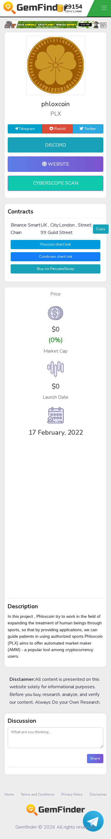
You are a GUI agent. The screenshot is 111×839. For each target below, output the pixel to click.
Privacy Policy (72, 794)
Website (58, 164)
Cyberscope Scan (55, 183)
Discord (55, 145)
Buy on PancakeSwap (55, 268)
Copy (100, 229)
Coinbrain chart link (55, 256)
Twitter (89, 128)
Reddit (59, 128)
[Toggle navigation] (105, 7)
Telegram (26, 128)
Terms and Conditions (37, 794)
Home (9, 794)
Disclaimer (98, 794)
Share (95, 758)
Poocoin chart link (55, 244)
